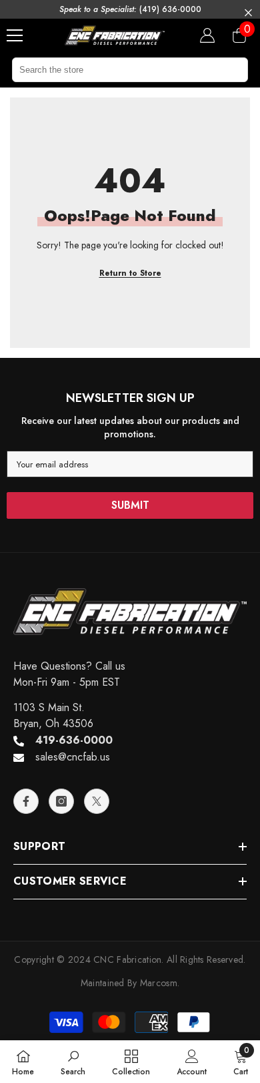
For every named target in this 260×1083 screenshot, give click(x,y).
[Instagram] (61, 801)
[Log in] (207, 35)
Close (248, 13)
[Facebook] (26, 801)
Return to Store (130, 273)
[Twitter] (96, 801)
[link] (73, 1061)
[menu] (15, 35)
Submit (130, 505)
